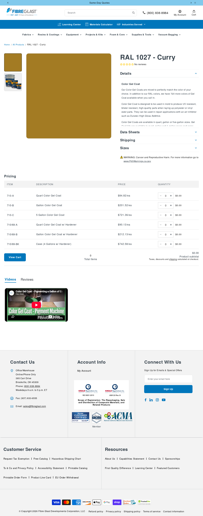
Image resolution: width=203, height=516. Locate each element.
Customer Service (22, 449)
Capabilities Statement (131, 458)
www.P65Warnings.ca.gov (137, 161)
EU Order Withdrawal (67, 477)
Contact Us (154, 458)
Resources (116, 449)
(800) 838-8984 (32, 386)
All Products (18, 44)
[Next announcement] (191, 2)
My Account (84, 370)
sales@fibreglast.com (34, 406)
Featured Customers (168, 468)
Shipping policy (132, 511)
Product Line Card (41, 477)
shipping (173, 259)
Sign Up (168, 389)
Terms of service (151, 511)
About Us (110, 458)
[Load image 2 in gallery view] (13, 82)
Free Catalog (41, 458)
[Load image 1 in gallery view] (13, 62)
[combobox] (101, 13)
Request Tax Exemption (16, 458)
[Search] (133, 13)
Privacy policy (113, 511)
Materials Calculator (101, 24)
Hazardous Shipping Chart (66, 458)
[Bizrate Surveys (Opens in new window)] (85, 420)
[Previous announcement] (8, 2)
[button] (194, 13)
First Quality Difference (118, 468)
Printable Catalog (77, 468)
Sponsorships (172, 458)
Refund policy (96, 511)
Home (7, 44)
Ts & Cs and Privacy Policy (18, 468)
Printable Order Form (15, 477)
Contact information (173, 511)
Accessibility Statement (51, 468)
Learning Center (71, 24)
